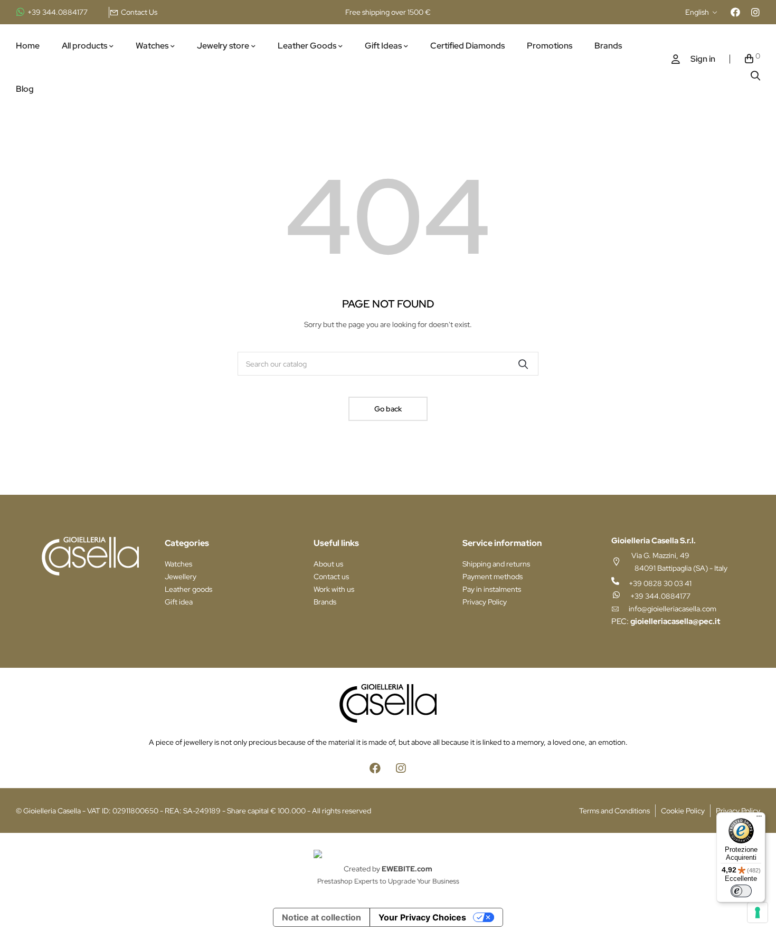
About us (328, 564)
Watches (178, 564)
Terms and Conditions (614, 810)
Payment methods (492, 576)
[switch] (741, 891)
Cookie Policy (683, 810)
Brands (325, 602)
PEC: (665, 621)
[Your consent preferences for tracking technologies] (757, 913)
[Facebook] (735, 12)
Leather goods (188, 589)
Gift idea (179, 602)
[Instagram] (755, 12)
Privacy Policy (484, 602)
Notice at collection (321, 917)
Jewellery (180, 576)
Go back (388, 409)
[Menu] (759, 818)
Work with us (334, 589)
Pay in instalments (491, 589)
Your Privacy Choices (422, 917)
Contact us (331, 576)
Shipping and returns (496, 564)
